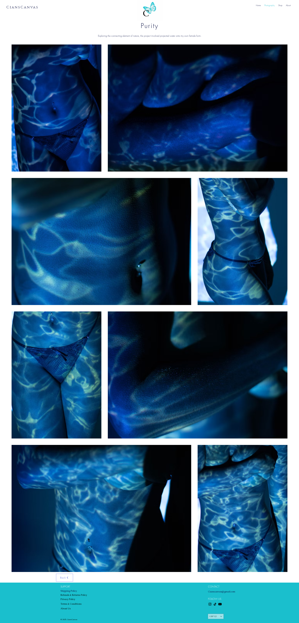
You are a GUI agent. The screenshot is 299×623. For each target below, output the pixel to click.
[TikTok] (215, 604)
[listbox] (216, 616)
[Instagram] (210, 604)
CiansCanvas (22, 7)
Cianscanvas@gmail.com (221, 591)
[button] (216, 616)
